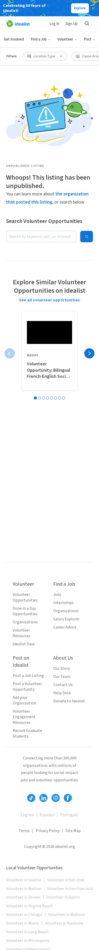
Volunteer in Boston (23, 888)
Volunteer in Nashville (64, 923)
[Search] (87, 24)
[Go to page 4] (47, 397)
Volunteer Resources (21, 633)
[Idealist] (18, 23)
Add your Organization (24, 700)
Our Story (61, 668)
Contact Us (63, 685)
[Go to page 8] (63, 397)
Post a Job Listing (28, 675)
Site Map (73, 831)
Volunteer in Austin (63, 897)
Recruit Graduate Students (27, 733)
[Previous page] (10, 353)
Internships (63, 603)
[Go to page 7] (59, 397)
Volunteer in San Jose (65, 880)
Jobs (57, 594)
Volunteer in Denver (23, 897)
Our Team (61, 676)
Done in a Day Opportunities (25, 611)
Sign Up (71, 23)
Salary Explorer (66, 619)
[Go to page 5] (51, 397)
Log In (54, 23)
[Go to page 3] (43, 397)
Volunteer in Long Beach (27, 932)
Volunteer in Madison (66, 914)
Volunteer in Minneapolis (28, 940)
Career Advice (64, 627)
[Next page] (89, 353)
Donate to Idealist (69, 701)
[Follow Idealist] (31, 798)
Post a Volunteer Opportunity (27, 686)
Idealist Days (24, 644)
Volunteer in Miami (22, 923)
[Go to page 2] (39, 397)
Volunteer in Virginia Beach (29, 906)
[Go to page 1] (35, 397)
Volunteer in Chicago (24, 914)
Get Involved (14, 39)
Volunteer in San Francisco (70, 888)
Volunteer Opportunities (25, 597)
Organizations (25, 622)
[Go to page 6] (55, 397)
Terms (24, 831)
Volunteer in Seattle (23, 880)
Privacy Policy (48, 831)
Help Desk (62, 693)
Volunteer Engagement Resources (24, 716)
